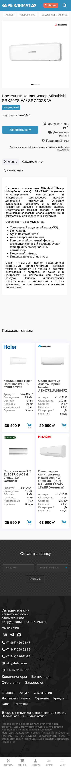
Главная (8, 693)
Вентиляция (41, 676)
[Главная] (19, 5)
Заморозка (34, 682)
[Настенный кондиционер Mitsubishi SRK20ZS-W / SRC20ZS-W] (35, 82)
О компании (43, 693)
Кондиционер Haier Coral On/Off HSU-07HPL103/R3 (17, 384)
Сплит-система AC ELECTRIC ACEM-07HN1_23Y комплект (17, 476)
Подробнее (63, 150)
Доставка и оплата (16, 698)
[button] (32, 84)
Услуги (24, 693)
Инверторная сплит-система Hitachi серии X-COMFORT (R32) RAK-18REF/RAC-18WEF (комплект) (51, 479)
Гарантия (42, 698)
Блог (5, 704)
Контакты (21, 704)
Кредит (58, 698)
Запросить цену (20, 129)
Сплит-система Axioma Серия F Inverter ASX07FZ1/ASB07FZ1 (52, 385)
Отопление (11, 682)
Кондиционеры (14, 676)
